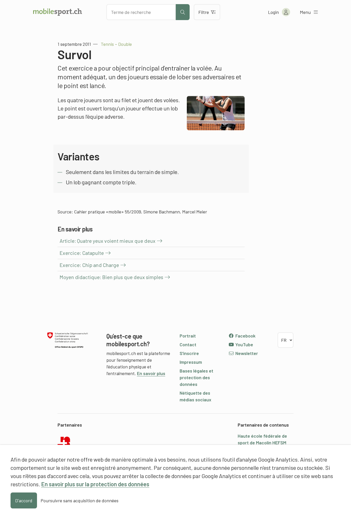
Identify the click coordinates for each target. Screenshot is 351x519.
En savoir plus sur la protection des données (95, 484)
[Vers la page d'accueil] (57, 12)
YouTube (243, 344)
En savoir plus (151, 373)
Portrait (188, 336)
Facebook (244, 336)
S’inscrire (189, 353)
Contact (188, 344)
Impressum (191, 362)
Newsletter (246, 353)
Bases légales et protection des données (196, 377)
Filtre (203, 12)
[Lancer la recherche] (183, 12)
